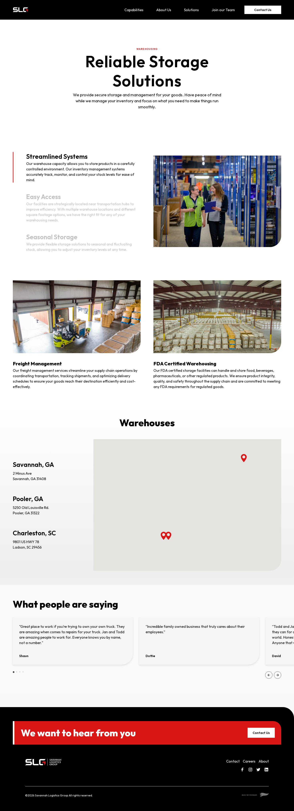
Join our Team (223, 10)
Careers (249, 761)
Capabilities (133, 10)
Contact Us (262, 10)
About (264, 761)
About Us (163, 10)
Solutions (191, 10)
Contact (233, 761)
